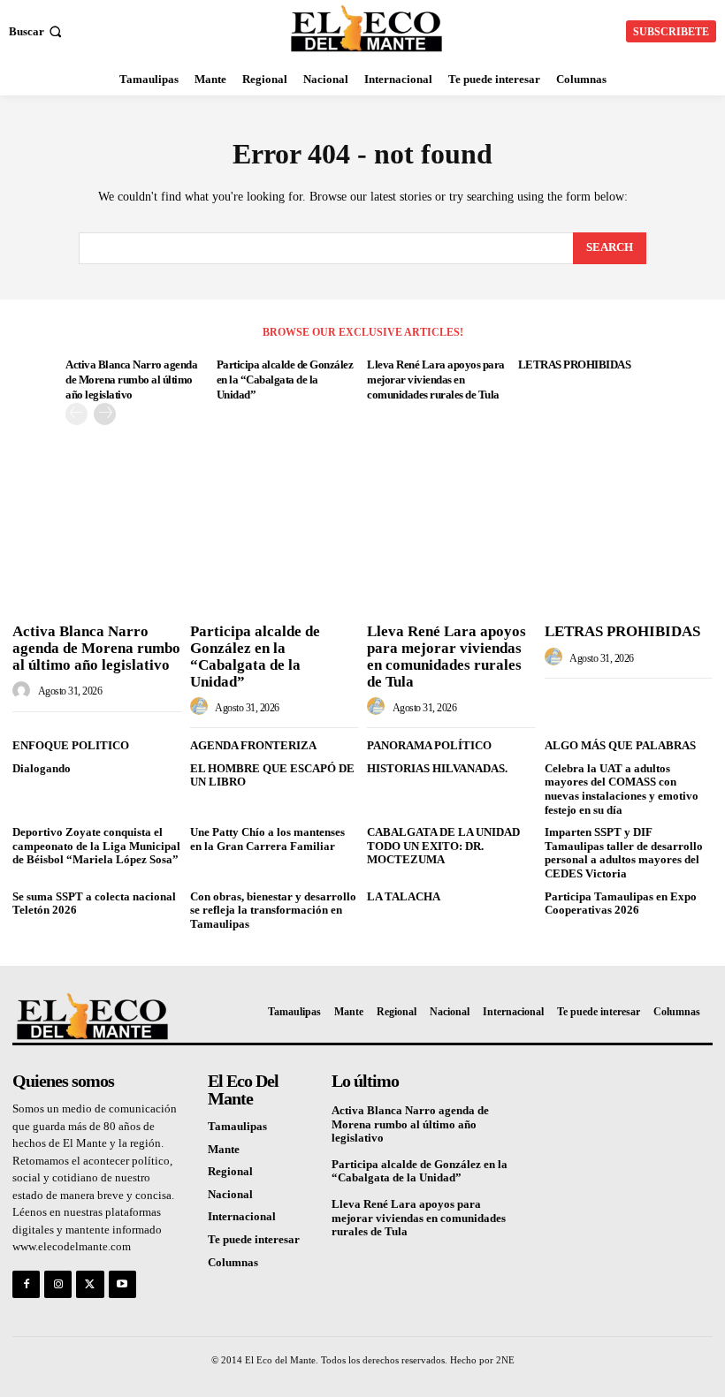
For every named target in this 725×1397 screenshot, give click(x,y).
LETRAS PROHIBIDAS (574, 364)
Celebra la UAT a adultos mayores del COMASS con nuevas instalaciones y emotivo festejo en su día (621, 789)
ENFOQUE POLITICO (70, 745)
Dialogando (41, 768)
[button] (37, 31)
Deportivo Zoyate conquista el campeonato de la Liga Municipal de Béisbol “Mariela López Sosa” (96, 845)
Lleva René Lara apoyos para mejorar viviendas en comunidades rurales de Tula (436, 379)
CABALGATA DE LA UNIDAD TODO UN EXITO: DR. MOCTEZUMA (443, 845)
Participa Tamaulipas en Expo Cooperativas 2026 (621, 903)
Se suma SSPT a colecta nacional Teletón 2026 (94, 903)
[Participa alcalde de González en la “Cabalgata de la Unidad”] (274, 554)
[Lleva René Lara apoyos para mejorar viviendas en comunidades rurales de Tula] (451, 554)
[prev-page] (76, 414)
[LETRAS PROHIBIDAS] (629, 554)
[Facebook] (26, 1284)
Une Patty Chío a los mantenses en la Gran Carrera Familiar (267, 839)
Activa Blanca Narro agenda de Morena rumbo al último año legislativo (131, 379)
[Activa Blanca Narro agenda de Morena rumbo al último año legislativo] (96, 554)
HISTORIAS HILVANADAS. (437, 768)
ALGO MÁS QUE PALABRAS (620, 745)
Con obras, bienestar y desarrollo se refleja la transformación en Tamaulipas (273, 910)
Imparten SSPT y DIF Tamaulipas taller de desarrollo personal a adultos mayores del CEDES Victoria (624, 852)
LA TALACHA (403, 896)
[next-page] (105, 414)
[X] (89, 1284)
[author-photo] (23, 691)
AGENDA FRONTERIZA (253, 745)
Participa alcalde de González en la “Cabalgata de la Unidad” (285, 379)
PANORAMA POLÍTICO (429, 745)
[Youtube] (122, 1284)
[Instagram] (58, 1284)
